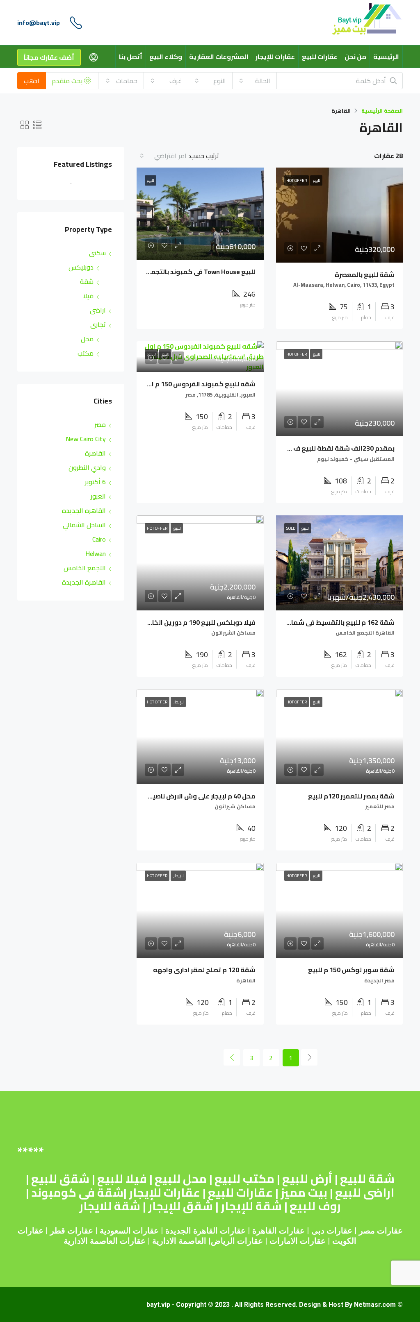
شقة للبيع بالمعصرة (365, 274)
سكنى (97, 253)
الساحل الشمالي (84, 525)
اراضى (98, 310)
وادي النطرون (87, 467)
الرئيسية (386, 56)
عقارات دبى (331, 1231)
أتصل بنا (130, 56)
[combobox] (254, 80)
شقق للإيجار (180, 1206)
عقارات (292, 1231)
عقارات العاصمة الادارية (105, 1241)
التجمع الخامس (85, 568)
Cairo (99, 539)
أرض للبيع (307, 1178)
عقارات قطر (71, 1231)
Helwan (95, 553)
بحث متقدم (68, 81)
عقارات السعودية (129, 1231)
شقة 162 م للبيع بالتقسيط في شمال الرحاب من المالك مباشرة (304, 622)
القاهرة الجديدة (84, 582)
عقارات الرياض (237, 1241)
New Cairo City (86, 439)
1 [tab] (67, 187)
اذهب (31, 81)
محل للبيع (181, 1178)
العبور (98, 496)
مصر (100, 424)
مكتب (86, 353)
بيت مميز (304, 1192)
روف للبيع (315, 1206)
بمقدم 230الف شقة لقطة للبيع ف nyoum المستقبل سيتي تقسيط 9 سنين (285, 448)
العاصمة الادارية (179, 1241)
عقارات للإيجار (275, 56)
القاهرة (95, 453)
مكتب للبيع (244, 1178)
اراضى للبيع (364, 1192)
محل (87, 339)
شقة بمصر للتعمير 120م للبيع (351, 796)
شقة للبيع (367, 1178)
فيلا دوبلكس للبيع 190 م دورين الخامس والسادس (182, 622)
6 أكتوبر (95, 482)
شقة (87, 281)
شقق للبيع (60, 1178)
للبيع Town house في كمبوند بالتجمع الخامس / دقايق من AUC (164, 271)
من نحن (355, 56)
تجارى (98, 324)
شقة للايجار (109, 1206)
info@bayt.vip (38, 22)
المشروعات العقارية (219, 56)
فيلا (88, 296)
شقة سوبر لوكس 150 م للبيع (351, 970)
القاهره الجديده (84, 510)
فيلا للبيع (122, 1178)
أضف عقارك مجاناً (49, 57)
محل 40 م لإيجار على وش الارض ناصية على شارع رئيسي (177, 796)
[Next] (232, 1057)
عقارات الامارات (297, 1241)
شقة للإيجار (251, 1206)
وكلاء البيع (165, 56)
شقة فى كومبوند (77, 1192)
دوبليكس (81, 267)
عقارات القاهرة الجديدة (205, 1231)
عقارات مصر (381, 1231)
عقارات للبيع (320, 56)
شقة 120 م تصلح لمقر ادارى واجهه (204, 970)
